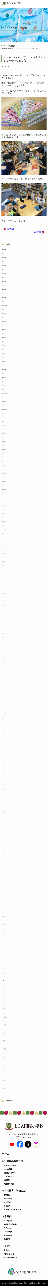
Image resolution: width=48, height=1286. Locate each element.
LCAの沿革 (8, 1169)
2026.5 (4, 265)
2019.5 (4, 865)
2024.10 (4, 409)
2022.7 (4, 617)
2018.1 (4, 977)
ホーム (5, 1153)
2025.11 (4, 313)
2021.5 (4, 729)
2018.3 (4, 961)
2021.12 (4, 673)
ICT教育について (10, 1202)
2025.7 (4, 345)
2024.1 (4, 481)
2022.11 (4, 585)
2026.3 (4, 281)
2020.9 (4, 785)
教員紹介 (7, 1206)
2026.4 (4, 273)
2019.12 (4, 833)
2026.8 (4, 249)
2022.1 (4, 665)
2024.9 (4, 417)
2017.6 (4, 1025)
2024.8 (4, 425)
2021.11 (4, 681)
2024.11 (4, 401)
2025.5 (4, 361)
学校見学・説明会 (10, 1224)
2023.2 (4, 569)
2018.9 (4, 921)
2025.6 (4, 353)
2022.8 (4, 609)
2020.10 (4, 777)
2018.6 (4, 937)
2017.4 (4, 1041)
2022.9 (4, 601)
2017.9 (4, 1009)
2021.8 (4, 705)
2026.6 (4, 257)
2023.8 (4, 521)
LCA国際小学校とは (12, 1161)
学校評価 (7, 1239)
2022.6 (4, 625)
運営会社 (7, 1250)
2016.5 (4, 1089)
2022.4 (4, 641)
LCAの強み (8, 1176)
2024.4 (4, 457)
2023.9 (4, 513)
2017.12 (4, 985)
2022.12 (4, 577)
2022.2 (4, 657)
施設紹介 (7, 1180)
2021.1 (4, 761)
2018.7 (4, 929)
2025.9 (4, 329)
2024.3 (4, 465)
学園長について (10, 1173)
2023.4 (4, 553)
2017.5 (4, 1033)
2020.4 (4, 809)
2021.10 (4, 689)
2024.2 (4, 473)
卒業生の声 (8, 1235)
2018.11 (4, 905)
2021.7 (4, 713)
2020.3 (4, 817)
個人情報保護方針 (10, 1258)
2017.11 (4, 993)
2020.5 (4, 801)
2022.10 (4, 593)
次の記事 (37, 232)
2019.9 (4, 841)
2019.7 (4, 849)
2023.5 (4, 545)
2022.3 (4, 649)
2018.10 (4, 913)
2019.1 (4, 889)
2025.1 (4, 385)
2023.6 (4, 537)
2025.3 (4, 377)
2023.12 (4, 489)
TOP (3, 46)
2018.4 (4, 953)
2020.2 (4, 825)
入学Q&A (7, 1228)
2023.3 (4, 561)
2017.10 (4, 1001)
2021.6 (4, 721)
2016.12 (4, 1073)
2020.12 (4, 769)
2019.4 (4, 873)
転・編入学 (8, 1221)
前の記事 (11, 229)
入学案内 (7, 1216)
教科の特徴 (8, 1199)
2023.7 (4, 529)
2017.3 (4, 1049)
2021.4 (4, 737)
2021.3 (4, 745)
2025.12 (4, 305)
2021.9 (4, 697)
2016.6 (4, 1081)
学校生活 (7, 1195)
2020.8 (4, 793)
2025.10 (4, 321)
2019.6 (4, 857)
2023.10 (4, 505)
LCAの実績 (8, 1232)
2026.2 (4, 289)
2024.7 (4, 433)
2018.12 (4, 897)
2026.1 (4, 297)
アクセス (7, 1246)
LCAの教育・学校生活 (14, 1190)
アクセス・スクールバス (13, 1210)
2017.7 (4, 1017)
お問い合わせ (9, 1254)
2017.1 (4, 1065)
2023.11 (4, 497)
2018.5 (4, 945)
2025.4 (4, 369)
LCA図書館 (11, 46)
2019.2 (4, 881)
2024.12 (4, 393)
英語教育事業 (9, 1184)
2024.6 (4, 441)
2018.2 (4, 969)
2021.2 (4, 753)
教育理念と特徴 (10, 1165)
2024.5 (4, 449)
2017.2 (4, 1057)
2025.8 (4, 337)
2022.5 (4, 633)
